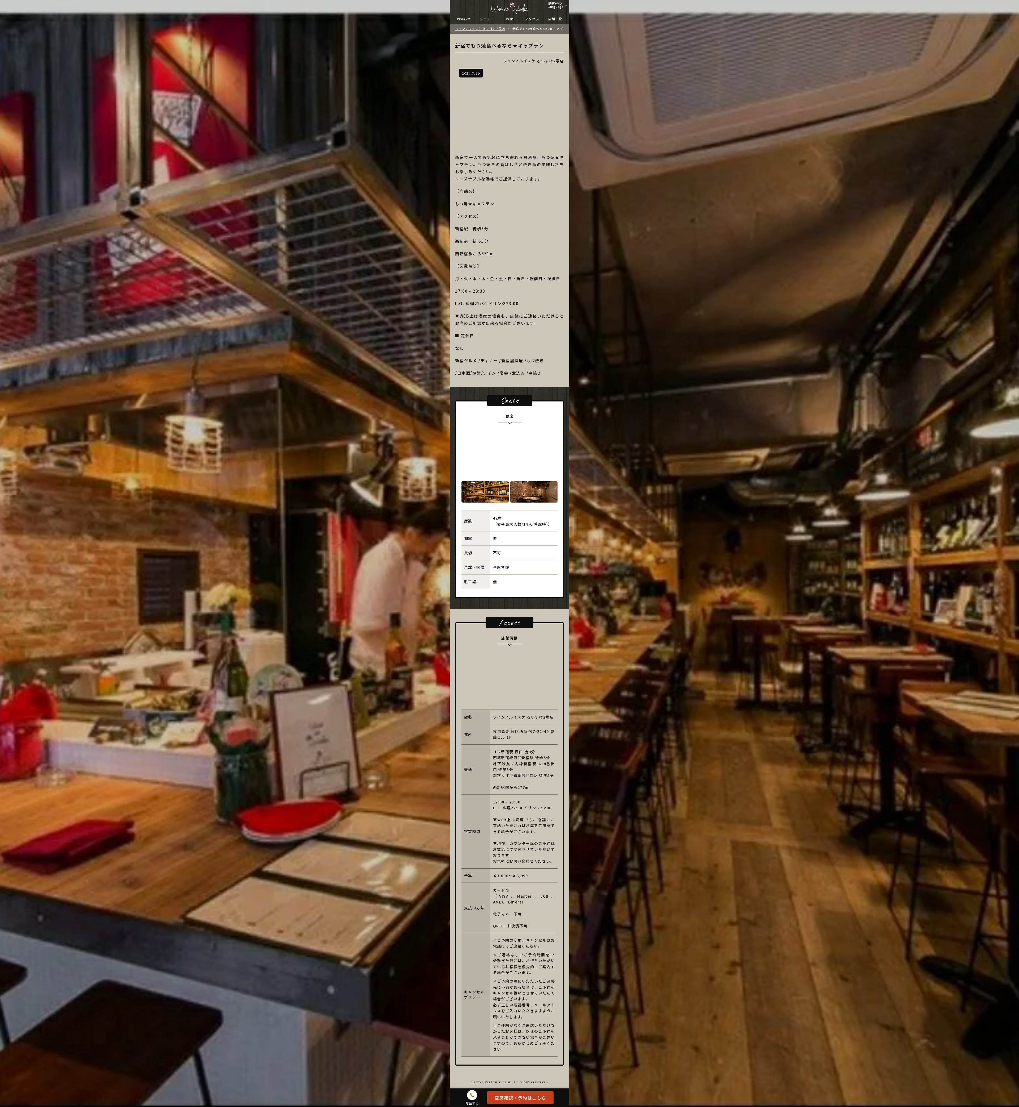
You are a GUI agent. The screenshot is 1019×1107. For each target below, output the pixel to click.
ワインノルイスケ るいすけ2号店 (480, 29)
